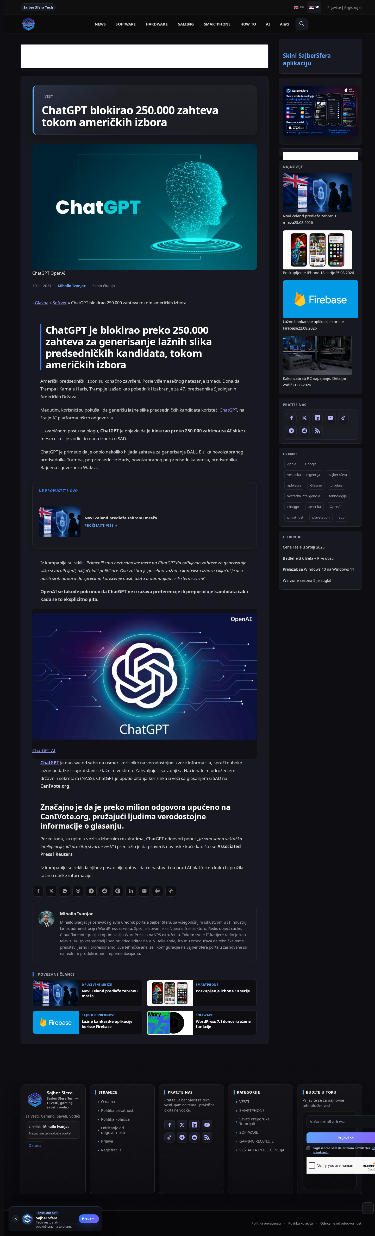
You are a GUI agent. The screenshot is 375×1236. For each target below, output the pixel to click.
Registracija (111, 1149)
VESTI (244, 1101)
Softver (60, 303)
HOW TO (248, 24)
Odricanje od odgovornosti (113, 1130)
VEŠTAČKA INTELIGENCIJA (261, 1149)
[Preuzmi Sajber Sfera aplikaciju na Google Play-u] (320, 111)
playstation (321, 517)
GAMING (186, 24)
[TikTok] (343, 418)
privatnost (295, 517)
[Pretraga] (302, 24)
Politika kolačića (115, 1119)
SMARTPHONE (217, 24)
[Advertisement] (144, 56)
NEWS (100, 24)
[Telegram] (291, 431)
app (342, 517)
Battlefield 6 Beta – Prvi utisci (308, 557)
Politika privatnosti (117, 1110)
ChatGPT (228, 410)
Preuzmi (89, 1218)
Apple (291, 463)
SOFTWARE (126, 24)
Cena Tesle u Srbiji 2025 (303, 546)
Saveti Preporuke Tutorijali (254, 1121)
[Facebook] (291, 418)
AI (268, 24)
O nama (35, 1146)
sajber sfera (338, 474)
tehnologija (338, 495)
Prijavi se (334, 7)
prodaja (336, 485)
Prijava (107, 1141)
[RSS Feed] (317, 431)
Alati (284, 24)
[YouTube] (330, 418)
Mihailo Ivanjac (72, 285)
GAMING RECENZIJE (256, 1141)
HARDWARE (157, 24)
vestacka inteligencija (303, 474)
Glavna (41, 303)
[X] (304, 418)
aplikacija (294, 485)
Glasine (316, 485)
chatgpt (293, 506)
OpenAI (335, 506)
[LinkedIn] (317, 418)
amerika (314, 506)
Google (310, 463)
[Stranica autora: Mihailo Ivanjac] (46, 918)
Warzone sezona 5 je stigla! (307, 580)
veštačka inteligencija (303, 495)
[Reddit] (304, 431)
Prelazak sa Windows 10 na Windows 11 (318, 569)
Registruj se (353, 7)
